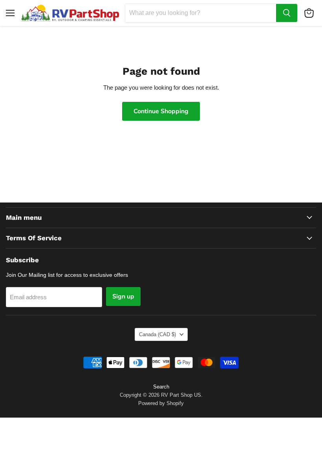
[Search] (286, 13)
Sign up (123, 296)
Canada (157, 334)
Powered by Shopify (161, 403)
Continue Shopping (161, 111)
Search (161, 387)
